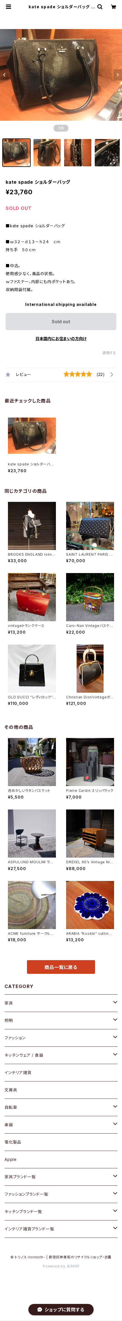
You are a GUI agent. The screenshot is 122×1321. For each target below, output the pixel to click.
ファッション (15, 1037)
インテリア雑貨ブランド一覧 (29, 1228)
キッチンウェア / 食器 (24, 1055)
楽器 (9, 1124)
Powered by (55, 1266)
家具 (9, 1003)
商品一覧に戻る (61, 967)
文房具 (11, 1089)
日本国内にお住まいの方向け (61, 338)
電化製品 (13, 1142)
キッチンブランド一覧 (23, 1211)
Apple (11, 1159)
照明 (9, 1020)
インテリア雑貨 (18, 1072)
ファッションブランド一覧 (26, 1194)
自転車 (11, 1107)
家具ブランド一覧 (20, 1176)
